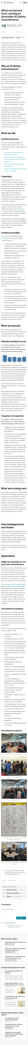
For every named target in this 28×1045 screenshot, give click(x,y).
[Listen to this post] (16, 32)
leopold (21, 889)
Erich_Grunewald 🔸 (18, 896)
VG (22, 893)
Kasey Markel (8, 999)
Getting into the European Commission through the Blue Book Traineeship (14, 1034)
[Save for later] (19, 32)
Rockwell (7, 986)
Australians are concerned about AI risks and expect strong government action (15, 958)
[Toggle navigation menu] (2, 2)
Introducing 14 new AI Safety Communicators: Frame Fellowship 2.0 (13, 1026)
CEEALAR (7, 1021)
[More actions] (25, 32)
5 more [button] (23, 37)
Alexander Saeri (11, 25)
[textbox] (13, 912)
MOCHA (13, 184)
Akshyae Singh (8, 1029)
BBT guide (7, 1037)
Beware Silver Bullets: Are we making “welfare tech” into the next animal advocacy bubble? (14, 984)
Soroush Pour (5, 238)
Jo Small (19, 25)
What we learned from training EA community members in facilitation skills (15, 950)
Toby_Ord (7, 974)
